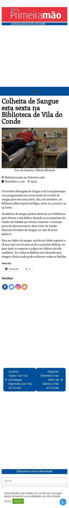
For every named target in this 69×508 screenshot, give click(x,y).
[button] (34, 91)
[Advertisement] (34, 63)
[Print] (24, 285)
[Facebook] (5, 285)
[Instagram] (18, 285)
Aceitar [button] (18, 501)
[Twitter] (11, 285)
